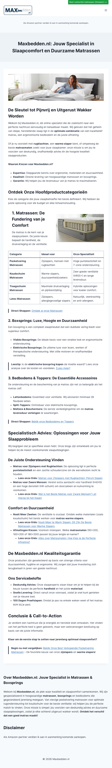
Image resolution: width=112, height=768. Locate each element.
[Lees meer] (63, 368)
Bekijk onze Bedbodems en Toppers (53, 421)
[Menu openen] (105, 10)
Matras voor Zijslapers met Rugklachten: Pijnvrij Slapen (70, 478)
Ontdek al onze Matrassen (47, 310)
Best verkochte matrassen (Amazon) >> (88, 2)
